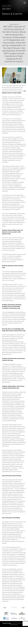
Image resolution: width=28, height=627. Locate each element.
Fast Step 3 (10, 3)
